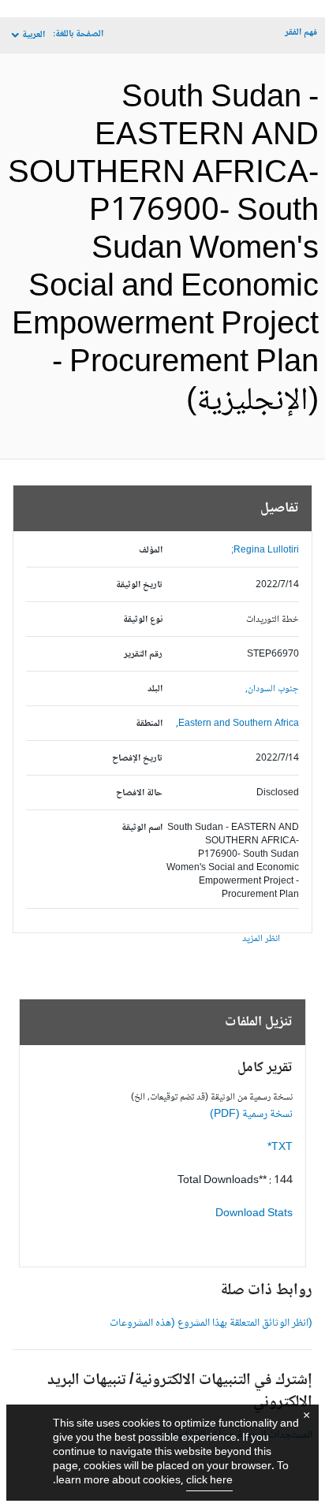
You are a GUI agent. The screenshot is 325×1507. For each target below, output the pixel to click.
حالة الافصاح (139, 793)
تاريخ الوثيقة (139, 585)
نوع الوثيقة (142, 620)
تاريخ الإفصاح (137, 758)
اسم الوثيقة (141, 828)
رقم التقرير (143, 654)
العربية (33, 35)
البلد (155, 689)
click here (209, 1481)
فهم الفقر (301, 32)
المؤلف (150, 550)
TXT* (280, 1147)
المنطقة (149, 724)
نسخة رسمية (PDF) (251, 1114)
